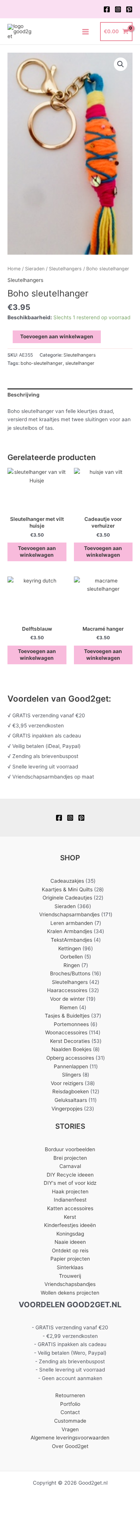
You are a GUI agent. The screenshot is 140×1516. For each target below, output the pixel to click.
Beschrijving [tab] (23, 395)
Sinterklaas (70, 1267)
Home (14, 268)
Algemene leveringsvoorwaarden (70, 1438)
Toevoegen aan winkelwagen (56, 336)
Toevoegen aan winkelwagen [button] (37, 551)
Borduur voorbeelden (70, 1149)
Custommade (70, 1421)
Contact (70, 1412)
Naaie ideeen (70, 1242)
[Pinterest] (129, 9)
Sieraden (34, 268)
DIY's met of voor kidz (70, 1183)
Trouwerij (70, 1276)
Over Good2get (70, 1446)
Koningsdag (70, 1234)
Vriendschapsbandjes (70, 1284)
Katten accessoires (70, 1208)
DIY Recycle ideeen (70, 1175)
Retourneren (70, 1395)
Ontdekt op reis (70, 1251)
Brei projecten (70, 1158)
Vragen (70, 1429)
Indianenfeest (70, 1200)
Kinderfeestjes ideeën (70, 1225)
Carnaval (70, 1166)
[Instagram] (118, 9)
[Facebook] (106, 9)
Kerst (70, 1217)
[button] (120, 64)
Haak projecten (70, 1192)
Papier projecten (70, 1259)
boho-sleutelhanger (42, 363)
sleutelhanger (79, 363)
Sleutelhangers (65, 268)
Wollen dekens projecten (70, 1293)
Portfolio (70, 1404)
